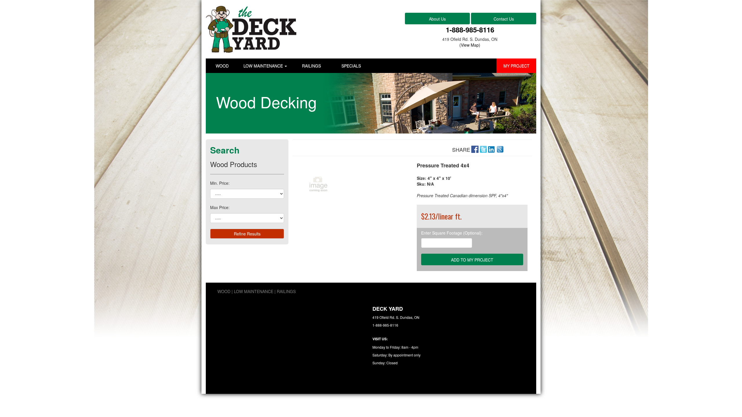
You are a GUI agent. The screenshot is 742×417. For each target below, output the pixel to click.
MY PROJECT (516, 66)
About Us (437, 19)
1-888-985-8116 (470, 29)
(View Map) (469, 45)
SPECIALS (351, 66)
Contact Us (504, 19)
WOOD (222, 66)
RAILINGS (311, 66)
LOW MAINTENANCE (263, 66)
